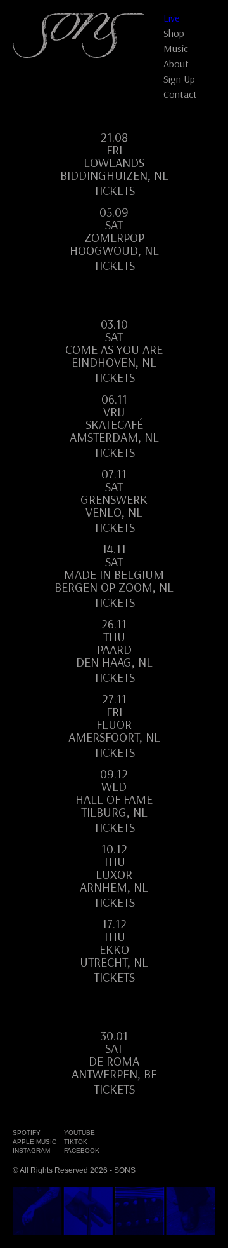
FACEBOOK (81, 1150)
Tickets (114, 190)
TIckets (114, 602)
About (176, 63)
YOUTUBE (79, 1132)
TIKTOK (75, 1141)
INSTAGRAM (31, 1150)
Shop (173, 33)
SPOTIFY (27, 1132)
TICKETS (114, 527)
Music (175, 48)
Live (171, 17)
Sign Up (179, 78)
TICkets (114, 902)
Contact (180, 94)
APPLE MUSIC (34, 1141)
